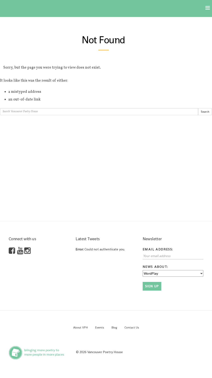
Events (99, 327)
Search (205, 112)
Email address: (158, 249)
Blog (114, 327)
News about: (155, 266)
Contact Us (131, 327)
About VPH (80, 327)
